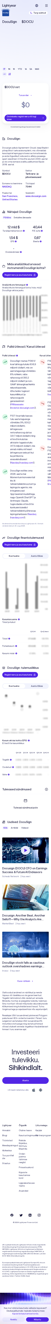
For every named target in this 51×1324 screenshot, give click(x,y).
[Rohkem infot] (46, 789)
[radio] (4, 74)
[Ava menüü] (46, 5)
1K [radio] (14, 69)
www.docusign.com (36, 196)
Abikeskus (7, 1150)
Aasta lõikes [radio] (37, 556)
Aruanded (23, 1191)
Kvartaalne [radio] (14, 556)
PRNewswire (17, 404)
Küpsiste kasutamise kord (24, 1175)
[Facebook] (12, 1215)
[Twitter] (21, 1215)
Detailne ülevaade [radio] (22, 217)
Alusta (25, 1080)
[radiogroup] (21, 69)
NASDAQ (6, 186)
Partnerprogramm (42, 1135)
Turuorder (24, 95)
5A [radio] (31, 69)
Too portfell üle (8, 1157)
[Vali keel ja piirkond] (37, 5)
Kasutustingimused (25, 1135)
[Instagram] (39, 1215)
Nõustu (37, 1319)
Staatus (6, 1163)
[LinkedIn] (30, 1215)
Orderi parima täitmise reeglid (23, 1158)
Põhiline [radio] (7, 217)
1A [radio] (26, 69)
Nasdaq (15, 462)
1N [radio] (9, 69)
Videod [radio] (24, 828)
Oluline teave (25, 1130)
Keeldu (13, 1319)
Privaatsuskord (25, 1167)
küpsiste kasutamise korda (25, 1313)
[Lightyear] (9, 5)
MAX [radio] (37, 69)
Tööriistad (7, 1140)
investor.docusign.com (22, 407)
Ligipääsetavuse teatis (25, 1184)
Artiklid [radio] (14, 828)
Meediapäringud (8, 1145)
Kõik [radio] (5, 828)
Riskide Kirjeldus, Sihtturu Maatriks (23, 1144)
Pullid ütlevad (8, 355)
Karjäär (39, 1130)
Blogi (4, 1135)
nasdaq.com (26, 462)
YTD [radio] (20, 69)
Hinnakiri (6, 1130)
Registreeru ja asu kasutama (18, 275)
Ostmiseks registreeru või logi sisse (21, 118)
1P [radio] (4, 69)
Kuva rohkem (23, 981)
